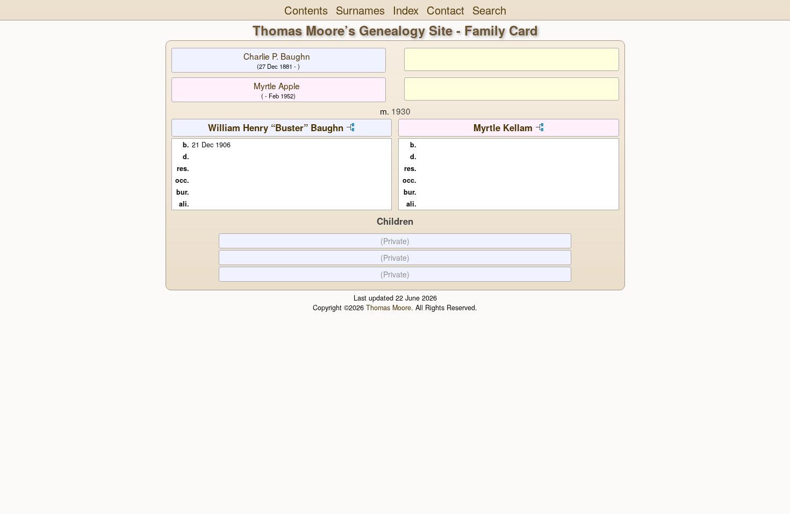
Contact (445, 10)
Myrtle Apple (277, 85)
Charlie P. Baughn (276, 56)
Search (489, 10)
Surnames (360, 10)
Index (406, 10)
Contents (306, 10)
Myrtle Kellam (503, 127)
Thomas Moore (388, 307)
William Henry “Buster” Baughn (275, 127)
